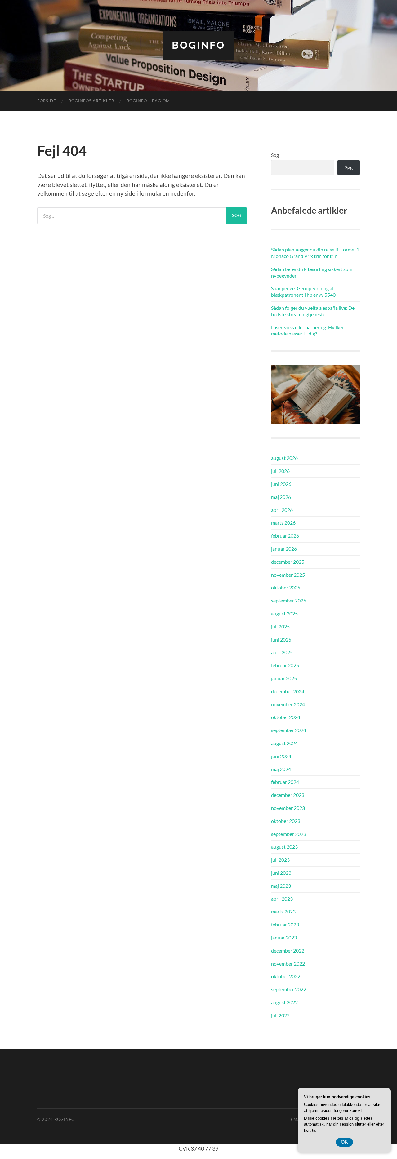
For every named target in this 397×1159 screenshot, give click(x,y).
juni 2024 (281, 756)
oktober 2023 (285, 821)
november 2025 (288, 575)
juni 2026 (281, 484)
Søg (275, 155)
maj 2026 (281, 497)
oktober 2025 (285, 587)
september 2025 (288, 600)
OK (344, 1142)
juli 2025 (280, 626)
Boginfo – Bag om (148, 100)
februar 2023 (285, 924)
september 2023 (288, 834)
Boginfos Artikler (91, 100)
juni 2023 (281, 873)
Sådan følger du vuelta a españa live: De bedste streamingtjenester (313, 311)
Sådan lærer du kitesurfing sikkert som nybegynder (311, 272)
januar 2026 (284, 549)
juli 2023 (280, 860)
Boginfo (198, 45)
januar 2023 (284, 937)
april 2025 (282, 652)
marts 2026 (283, 523)
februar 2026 (285, 536)
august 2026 (284, 458)
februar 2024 (285, 782)
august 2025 (284, 613)
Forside (46, 100)
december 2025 (287, 562)
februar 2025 (285, 665)
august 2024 (284, 743)
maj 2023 (281, 886)
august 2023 (284, 847)
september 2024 (288, 730)
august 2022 (284, 1002)
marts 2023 (283, 911)
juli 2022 (280, 1015)
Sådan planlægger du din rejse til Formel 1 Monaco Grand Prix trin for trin (315, 252)
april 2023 (282, 899)
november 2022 (288, 963)
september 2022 (288, 989)
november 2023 (288, 808)
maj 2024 (281, 769)
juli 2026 (280, 471)
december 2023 (287, 795)
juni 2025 (281, 639)
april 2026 (282, 510)
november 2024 (288, 704)
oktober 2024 (285, 717)
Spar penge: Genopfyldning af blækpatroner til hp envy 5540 (303, 291)
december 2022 (287, 950)
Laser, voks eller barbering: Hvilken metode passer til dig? (308, 330)
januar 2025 (284, 678)
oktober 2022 (285, 976)
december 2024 (287, 691)
